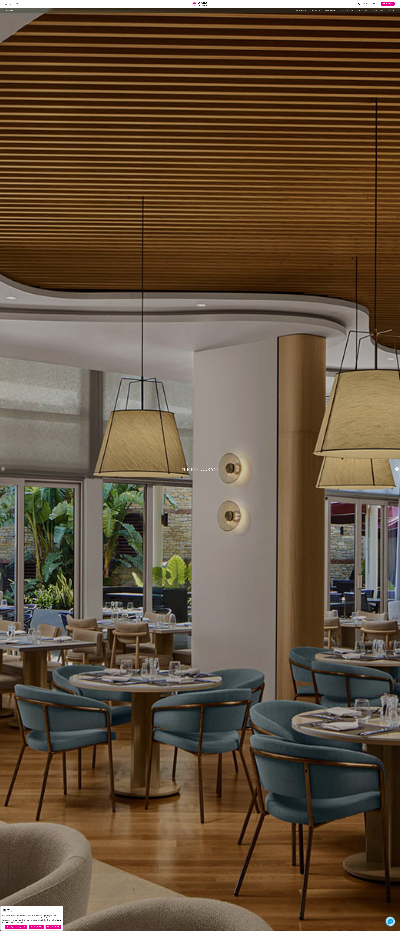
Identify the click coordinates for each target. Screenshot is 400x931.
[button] (397, 469)
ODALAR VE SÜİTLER (301, 10)
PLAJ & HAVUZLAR (330, 10)
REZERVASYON (387, 4)
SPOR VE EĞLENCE (377, 10)
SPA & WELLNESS (362, 10)
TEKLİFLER (391, 10)
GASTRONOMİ (316, 10)
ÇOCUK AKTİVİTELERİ (346, 10)
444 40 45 (366, 4)
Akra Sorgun (9, 10)
